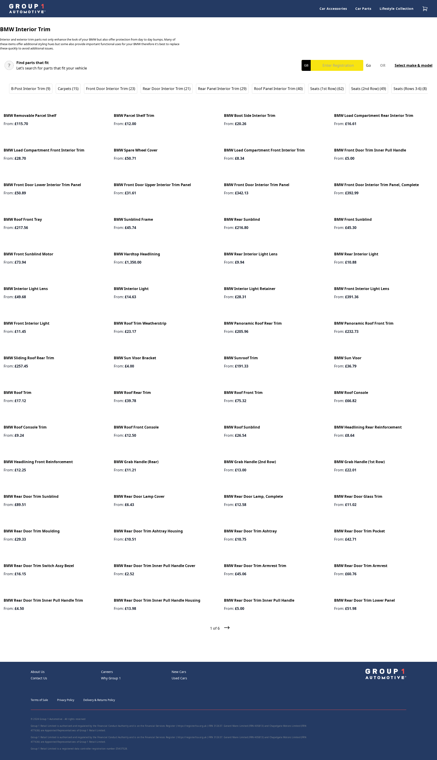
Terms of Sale (39, 700)
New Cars (179, 672)
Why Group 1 (111, 678)
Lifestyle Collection (397, 8)
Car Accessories (333, 8)
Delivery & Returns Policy (99, 700)
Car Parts (363, 8)
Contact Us (39, 678)
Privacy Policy (65, 700)
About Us (38, 672)
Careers (107, 672)
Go (368, 65)
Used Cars (179, 678)
